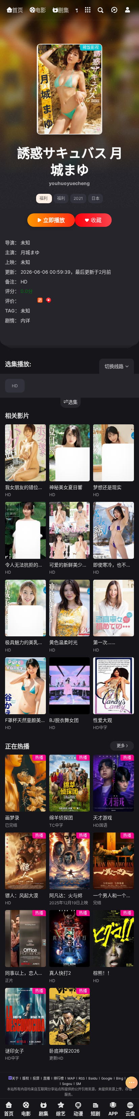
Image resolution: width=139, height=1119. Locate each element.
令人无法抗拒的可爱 (25, 565)
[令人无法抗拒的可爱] (25, 530)
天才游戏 (102, 817)
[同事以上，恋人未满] (25, 938)
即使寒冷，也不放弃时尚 (113, 565)
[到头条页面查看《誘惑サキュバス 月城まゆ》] (65, 301)
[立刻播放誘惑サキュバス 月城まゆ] (69, 89)
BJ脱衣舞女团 (64, 720)
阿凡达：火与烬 (65, 895)
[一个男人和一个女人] (113, 861)
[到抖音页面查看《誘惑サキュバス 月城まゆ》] (31, 301)
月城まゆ (30, 252)
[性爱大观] (113, 685)
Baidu (93, 1078)
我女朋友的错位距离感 (25, 487)
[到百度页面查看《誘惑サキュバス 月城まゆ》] (73, 301)
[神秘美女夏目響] (69, 452)
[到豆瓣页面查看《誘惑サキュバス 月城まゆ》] (23, 301)
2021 (78, 198)
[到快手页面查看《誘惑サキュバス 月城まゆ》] (40, 301)
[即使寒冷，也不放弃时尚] (113, 530)
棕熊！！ (102, 973)
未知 (25, 242)
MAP (71, 1078)
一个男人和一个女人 (113, 895)
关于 (15, 1078)
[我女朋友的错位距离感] (25, 452)
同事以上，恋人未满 (25, 973)
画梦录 (12, 817)
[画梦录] (25, 783)
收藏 (96, 220)
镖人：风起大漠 (21, 895)
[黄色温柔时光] (69, 608)
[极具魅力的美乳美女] (25, 608)
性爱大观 (102, 720)
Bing (119, 1078)
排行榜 (59, 1078)
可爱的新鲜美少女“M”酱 (69, 565)
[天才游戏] (113, 783)
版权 (25, 1078)
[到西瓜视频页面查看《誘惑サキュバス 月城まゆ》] (48, 301)
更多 (121, 745)
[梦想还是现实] (113, 452)
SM (78, 1084)
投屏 (36, 1078)
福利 (61, 198)
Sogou (67, 1084)
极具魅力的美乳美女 (25, 642)
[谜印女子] (25, 1016)
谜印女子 (14, 1051)
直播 (46, 1078)
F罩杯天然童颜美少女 (25, 720)
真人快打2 (60, 973)
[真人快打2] (69, 938)
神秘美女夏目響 (65, 487)
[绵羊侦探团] (69, 783)
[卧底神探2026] (69, 1016)
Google (106, 1078)
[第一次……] (113, 608)
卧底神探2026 (64, 1051)
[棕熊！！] (113, 938)
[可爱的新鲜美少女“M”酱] (69, 530)
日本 (95, 198)
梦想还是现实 (107, 487)
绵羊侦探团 (61, 817)
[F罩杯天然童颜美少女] (25, 685)
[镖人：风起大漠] (25, 861)
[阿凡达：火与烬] (69, 861)
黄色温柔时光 (63, 642)
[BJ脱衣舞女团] (69, 685)
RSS (82, 1078)
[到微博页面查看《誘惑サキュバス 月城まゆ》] (56, 301)
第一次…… (104, 642)
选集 (73, 402)
